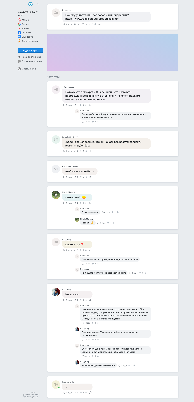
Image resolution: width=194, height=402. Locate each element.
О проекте (30, 392)
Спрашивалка (29, 68)
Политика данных (30, 397)
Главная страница (31, 57)
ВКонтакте (27, 36)
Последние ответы (32, 61)
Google (25, 24)
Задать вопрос (30, 50)
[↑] (90, 24)
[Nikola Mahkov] (57, 195)
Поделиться (99, 24)
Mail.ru (25, 20)
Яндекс (26, 28)
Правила (26, 394)
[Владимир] (57, 292)
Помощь (35, 394)
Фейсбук (26, 32)
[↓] (95, 24)
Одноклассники (30, 41)
